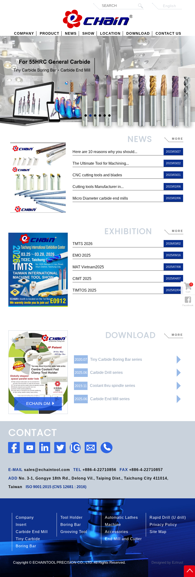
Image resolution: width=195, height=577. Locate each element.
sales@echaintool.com (47, 470)
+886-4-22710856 (99, 470)
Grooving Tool (73, 532)
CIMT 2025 (127, 279)
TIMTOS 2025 (127, 290)
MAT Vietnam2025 (127, 267)
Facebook (187, 305)
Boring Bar (70, 525)
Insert (21, 525)
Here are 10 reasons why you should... (127, 152)
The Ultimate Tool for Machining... (127, 163)
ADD (13, 478)
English (169, 6)
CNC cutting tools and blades (127, 175)
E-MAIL (15, 470)
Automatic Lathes (121, 517)
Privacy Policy (163, 525)
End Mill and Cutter (123, 539)
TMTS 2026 (127, 244)
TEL (77, 470)
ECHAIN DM (38, 403)
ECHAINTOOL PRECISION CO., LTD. (97, 19)
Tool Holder (71, 517)
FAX (124, 470)
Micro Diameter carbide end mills (127, 198)
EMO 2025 (127, 255)
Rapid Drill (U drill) (168, 517)
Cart (189, 288)
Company (25, 517)
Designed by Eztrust (167, 562)
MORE (177, 335)
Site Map (158, 532)
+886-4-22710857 (146, 470)
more (177, 138)
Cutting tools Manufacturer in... (127, 187)
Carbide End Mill (32, 532)
